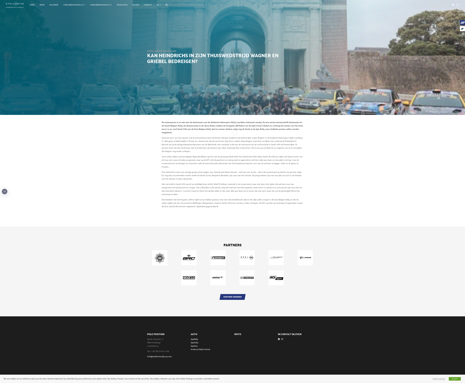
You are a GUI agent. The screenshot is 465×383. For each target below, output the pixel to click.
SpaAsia (194, 346)
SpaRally (194, 339)
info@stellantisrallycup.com (159, 356)
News (42, 5)
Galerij (135, 5)
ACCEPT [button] (455, 379)
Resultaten (122, 5)
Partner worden (232, 297)
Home (32, 5)
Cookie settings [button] (438, 379)
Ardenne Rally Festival (200, 349)
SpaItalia (194, 342)
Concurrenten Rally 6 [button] (100, 5)
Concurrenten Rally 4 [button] (73, 5)
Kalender (53, 5)
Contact (148, 5)
